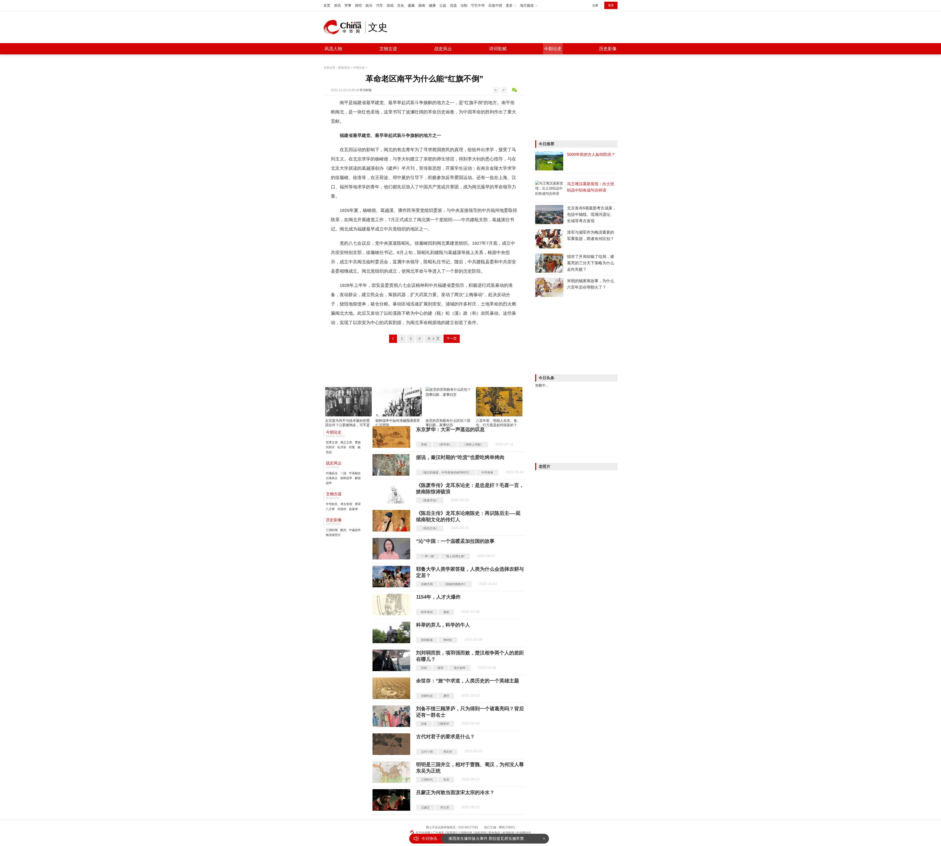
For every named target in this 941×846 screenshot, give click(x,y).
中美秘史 (355, 473)
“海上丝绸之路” (455, 556)
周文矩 (447, 751)
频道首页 (344, 67)
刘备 (424, 723)
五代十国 (427, 751)
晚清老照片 (333, 535)
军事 (348, 5)
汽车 (379, 5)
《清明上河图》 (473, 444)
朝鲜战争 (346, 478)
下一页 (451, 338)
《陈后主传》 (430, 528)
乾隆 (352, 447)
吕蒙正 (425, 807)
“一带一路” (428, 556)
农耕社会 (427, 696)
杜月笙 (341, 447)
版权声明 (480, 832)
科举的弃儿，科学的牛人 (443, 625)
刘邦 (424, 668)
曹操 (358, 442)
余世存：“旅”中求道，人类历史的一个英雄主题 (467, 680)
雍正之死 (346, 442)
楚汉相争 (460, 668)
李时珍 (447, 640)
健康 (432, 5)
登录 (611, 5)
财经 (358, 5)
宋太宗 (444, 807)
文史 (378, 27)
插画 (421, 5)
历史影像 (608, 48)
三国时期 (332, 530)
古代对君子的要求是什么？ (445, 736)
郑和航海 (427, 640)
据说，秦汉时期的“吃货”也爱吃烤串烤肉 (460, 457)
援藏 (411, 5)
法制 (463, 5)
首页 (326, 5)
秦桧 (446, 612)
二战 (343, 473)
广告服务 (438, 832)
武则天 (330, 447)
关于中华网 (423, 832)
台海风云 (332, 478)
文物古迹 (388, 48)
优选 (453, 5)
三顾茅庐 (443, 723)
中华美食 (487, 472)
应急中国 (495, 5)
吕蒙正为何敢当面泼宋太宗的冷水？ (455, 792)
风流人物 (333, 48)
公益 (442, 5)
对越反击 (332, 473)
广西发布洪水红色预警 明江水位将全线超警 (486, 838)
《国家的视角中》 (455, 584)
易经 (446, 696)
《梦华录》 (444, 444)
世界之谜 (332, 442)
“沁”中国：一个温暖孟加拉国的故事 (455, 541)
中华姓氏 (332, 504)
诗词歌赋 (498, 48)
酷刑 (343, 530)
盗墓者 (353, 509)
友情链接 (508, 832)
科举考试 (427, 612)
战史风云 (443, 48)
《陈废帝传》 (430, 500)
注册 (595, 5)
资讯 (337, 5)
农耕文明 (427, 584)
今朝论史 (553, 48)
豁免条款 (494, 832)
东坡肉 (341, 509)
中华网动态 (523, 832)
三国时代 (427, 779)
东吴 (446, 779)
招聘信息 (466, 832)
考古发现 (346, 504)
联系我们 (452, 832)
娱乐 (369, 5)
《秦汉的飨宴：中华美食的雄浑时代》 (446, 472)
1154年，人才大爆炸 (438, 597)
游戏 (390, 5)
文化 (400, 5)
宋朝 (424, 444)
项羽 (440, 668)
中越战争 (355, 530)
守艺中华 (478, 5)
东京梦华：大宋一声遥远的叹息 (450, 429)
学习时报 (365, 90)
